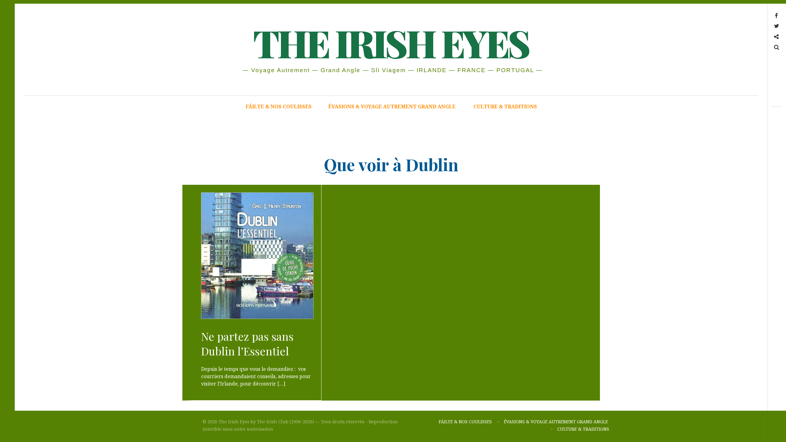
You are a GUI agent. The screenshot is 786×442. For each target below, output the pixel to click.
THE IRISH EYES (390, 42)
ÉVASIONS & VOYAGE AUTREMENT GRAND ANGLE (392, 106)
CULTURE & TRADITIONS (505, 106)
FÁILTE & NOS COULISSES (279, 106)
